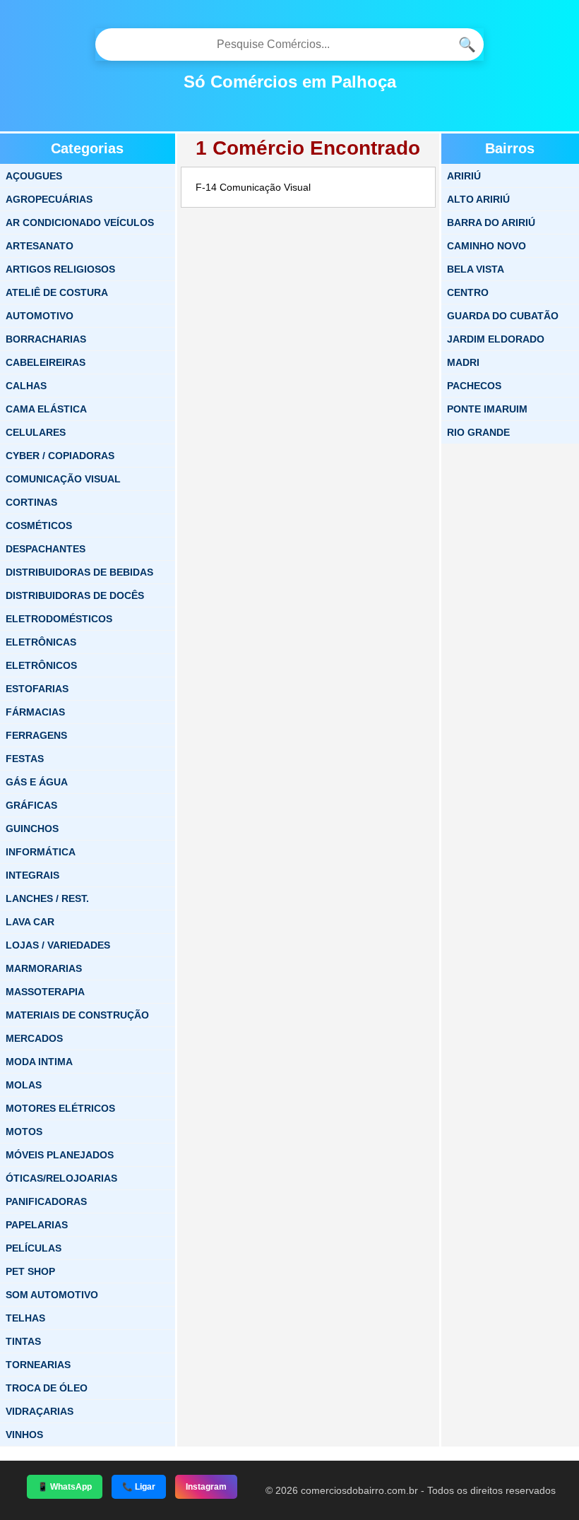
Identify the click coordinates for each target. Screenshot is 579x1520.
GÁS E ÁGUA (37, 782)
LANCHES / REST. (47, 898)
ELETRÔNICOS (41, 665)
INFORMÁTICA (41, 851)
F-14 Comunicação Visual (253, 187)
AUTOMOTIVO (39, 315)
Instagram (206, 1487)
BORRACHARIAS (46, 339)
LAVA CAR (30, 921)
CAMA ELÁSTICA (46, 409)
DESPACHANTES (45, 548)
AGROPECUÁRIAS (49, 199)
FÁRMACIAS (35, 712)
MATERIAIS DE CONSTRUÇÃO (77, 1015)
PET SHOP (30, 1271)
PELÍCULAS (33, 1248)
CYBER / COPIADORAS (60, 455)
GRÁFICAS (31, 805)
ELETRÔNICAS (41, 642)
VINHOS (24, 1434)
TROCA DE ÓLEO (47, 1388)
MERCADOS (34, 1038)
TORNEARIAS (38, 1364)
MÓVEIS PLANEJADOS (60, 1154)
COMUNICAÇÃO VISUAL (63, 479)
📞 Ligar (138, 1487)
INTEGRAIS (32, 875)
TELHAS (25, 1318)
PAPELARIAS (37, 1224)
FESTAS (25, 758)
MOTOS (24, 1131)
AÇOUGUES (34, 176)
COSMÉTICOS (39, 525)
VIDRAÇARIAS (39, 1411)
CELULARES (36, 432)
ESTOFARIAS (37, 688)
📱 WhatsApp (64, 1487)
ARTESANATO (39, 245)
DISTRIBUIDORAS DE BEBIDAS (79, 572)
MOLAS (24, 1085)
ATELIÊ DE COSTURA (57, 292)
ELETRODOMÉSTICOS (59, 618)
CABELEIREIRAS (45, 362)
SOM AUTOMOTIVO (52, 1294)
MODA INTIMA (39, 1061)
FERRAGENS (36, 735)
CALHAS (26, 385)
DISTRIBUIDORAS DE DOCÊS (75, 595)
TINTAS (23, 1341)
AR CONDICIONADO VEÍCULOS (80, 222)
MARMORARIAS (44, 968)
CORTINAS (31, 502)
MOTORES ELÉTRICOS (60, 1108)
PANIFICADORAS (46, 1201)
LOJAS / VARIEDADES (58, 945)
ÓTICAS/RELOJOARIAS (61, 1178)
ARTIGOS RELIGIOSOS (60, 269)
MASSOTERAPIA (45, 991)
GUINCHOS (32, 828)
